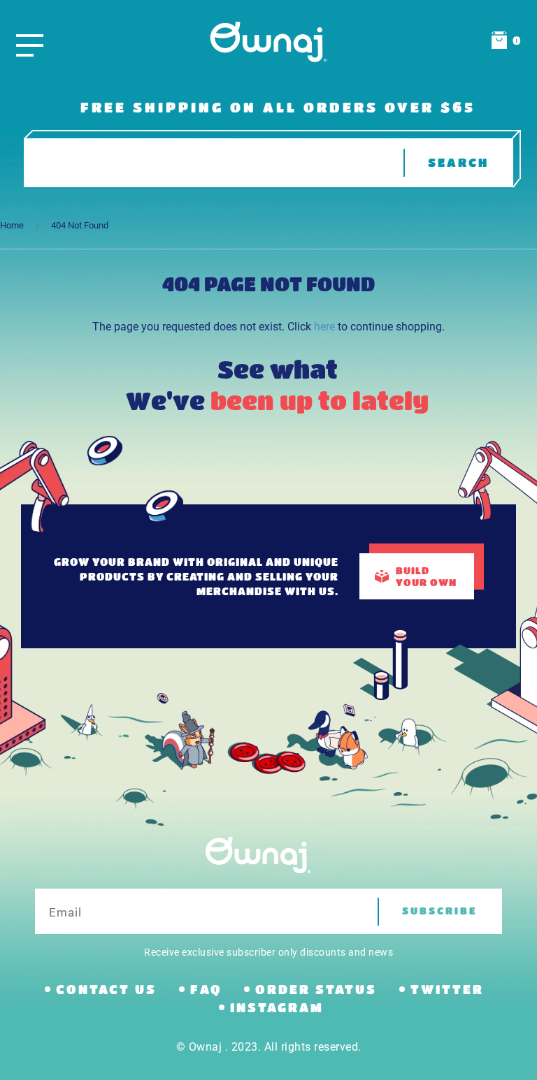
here (324, 326)
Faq (206, 989)
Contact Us (106, 989)
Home (12, 225)
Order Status (316, 989)
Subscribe (440, 911)
